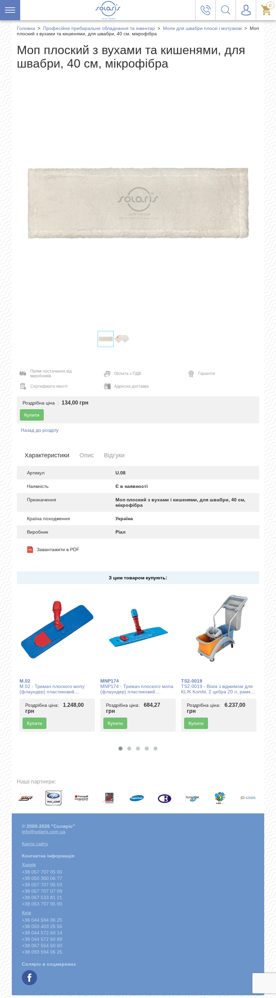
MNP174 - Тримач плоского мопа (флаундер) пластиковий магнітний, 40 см (136, 692)
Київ (26, 912)
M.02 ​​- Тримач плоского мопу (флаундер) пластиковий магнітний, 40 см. (52, 692)
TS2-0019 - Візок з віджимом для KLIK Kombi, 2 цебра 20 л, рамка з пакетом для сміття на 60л (218, 692)
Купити (34, 723)
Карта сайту (35, 843)
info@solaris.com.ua (43, 831)
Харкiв (29, 864)
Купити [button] (31, 415)
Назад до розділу (40, 430)
